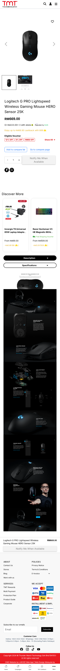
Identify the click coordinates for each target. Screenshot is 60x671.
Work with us (8, 578)
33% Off (22, 201)
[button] (49, 573)
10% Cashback (42, 669)
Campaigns (18, 669)
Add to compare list (15, 149)
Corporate (7, 603)
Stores (6, 569)
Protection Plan (9, 595)
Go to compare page (40, 149)
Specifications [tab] (29, 265)
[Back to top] (6, 638)
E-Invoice (36, 573)
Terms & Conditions (40, 569)
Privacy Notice (38, 565)
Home (6, 669)
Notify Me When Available (39, 160)
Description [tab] (29, 258)
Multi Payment (9, 591)
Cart (30, 669)
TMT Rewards (9, 587)
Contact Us (8, 565)
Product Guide (9, 599)
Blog (5, 573)
